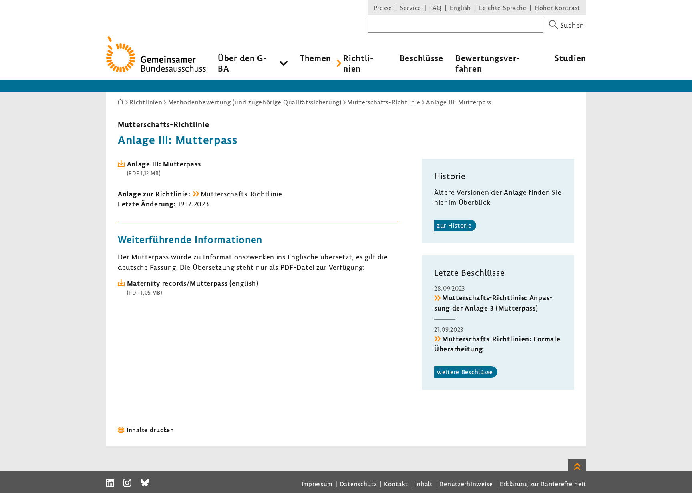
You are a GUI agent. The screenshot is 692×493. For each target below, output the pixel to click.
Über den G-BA (242, 63)
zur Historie (454, 225)
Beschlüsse (421, 58)
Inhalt (424, 484)
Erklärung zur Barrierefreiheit (543, 484)
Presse (383, 8)
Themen (315, 58)
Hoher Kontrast (557, 8)
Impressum (317, 484)
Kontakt (396, 484)
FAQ (435, 8)
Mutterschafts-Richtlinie (163, 124)
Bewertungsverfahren (487, 63)
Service (410, 8)
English (460, 8)
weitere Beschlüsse (465, 372)
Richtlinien (358, 63)
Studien (570, 58)
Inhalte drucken (150, 430)
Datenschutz (358, 484)
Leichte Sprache (503, 8)
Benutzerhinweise (466, 484)
